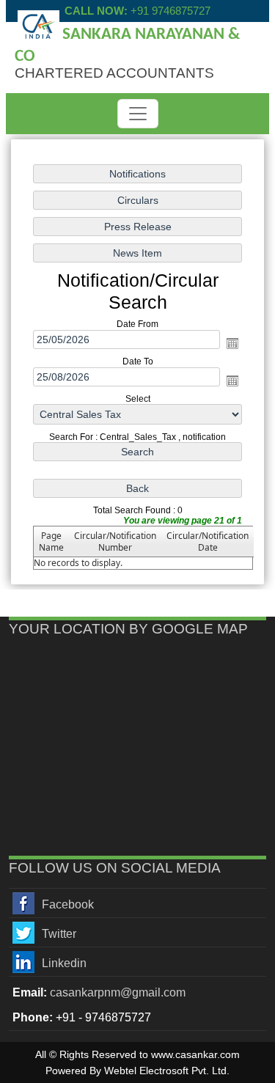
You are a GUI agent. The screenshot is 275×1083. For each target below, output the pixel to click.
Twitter (59, 934)
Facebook (68, 904)
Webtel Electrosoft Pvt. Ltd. (167, 1070)
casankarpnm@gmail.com (118, 992)
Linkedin (64, 963)
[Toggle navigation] (137, 113)
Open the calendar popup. (232, 343)
